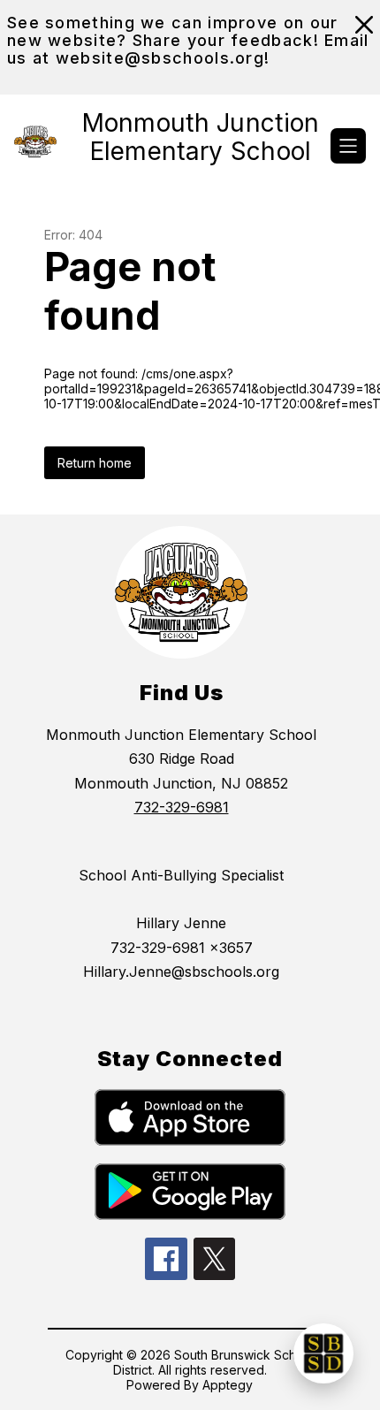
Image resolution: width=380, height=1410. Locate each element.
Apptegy (227, 1384)
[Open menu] (348, 146)
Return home (94, 462)
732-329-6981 (181, 807)
